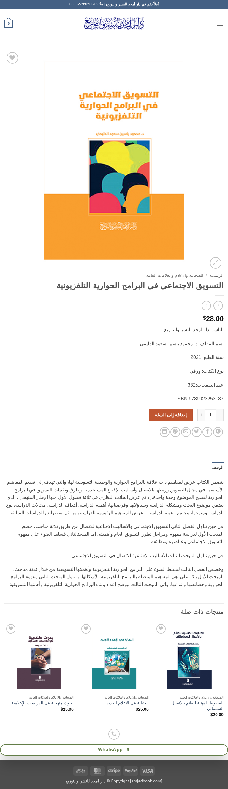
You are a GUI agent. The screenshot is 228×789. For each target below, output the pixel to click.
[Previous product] (206, 305)
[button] (220, 23)
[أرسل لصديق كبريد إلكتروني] (186, 432)
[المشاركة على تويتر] (197, 432)
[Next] (4, 675)
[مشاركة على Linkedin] (165, 432)
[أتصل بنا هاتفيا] (113, 734)
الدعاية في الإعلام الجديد (128, 703)
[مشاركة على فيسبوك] (207, 432)
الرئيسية (216, 275)
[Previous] (223, 675)
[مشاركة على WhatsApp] (218, 432)
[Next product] (218, 305)
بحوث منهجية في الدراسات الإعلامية (42, 703)
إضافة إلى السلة (171, 414)
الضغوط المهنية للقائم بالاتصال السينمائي (197, 706)
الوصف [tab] (218, 467)
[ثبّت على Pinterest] (175, 432)
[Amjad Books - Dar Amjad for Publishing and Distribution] (114, 23)
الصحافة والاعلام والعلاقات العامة (174, 275)
